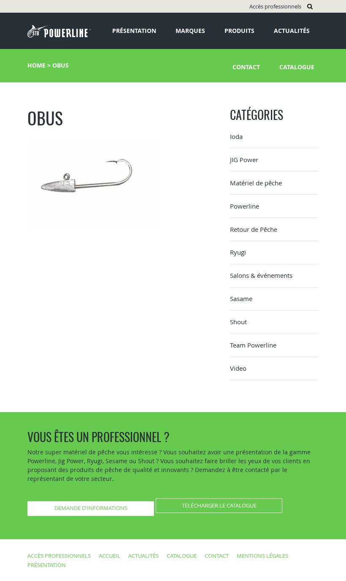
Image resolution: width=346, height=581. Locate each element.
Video (238, 368)
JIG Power (244, 159)
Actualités (292, 31)
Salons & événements (261, 275)
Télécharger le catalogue (219, 505)
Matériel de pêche (256, 183)
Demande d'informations (90, 508)
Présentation (134, 31)
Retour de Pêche (253, 229)
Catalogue (296, 67)
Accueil (109, 555)
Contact (246, 67)
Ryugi (238, 252)
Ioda (236, 136)
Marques (190, 31)
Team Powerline (253, 345)
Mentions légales (262, 555)
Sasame (241, 298)
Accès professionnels (275, 6)
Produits (239, 31)
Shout (238, 322)
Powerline (244, 206)
